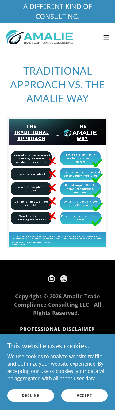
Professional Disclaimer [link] (57, 329)
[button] (106, 37)
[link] (39, 37)
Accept (84, 395)
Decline (30, 395)
